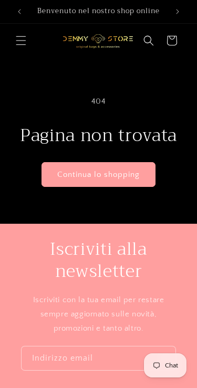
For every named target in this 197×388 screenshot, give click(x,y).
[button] (21, 40)
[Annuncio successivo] (177, 11)
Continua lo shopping (98, 174)
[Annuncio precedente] (19, 11)
